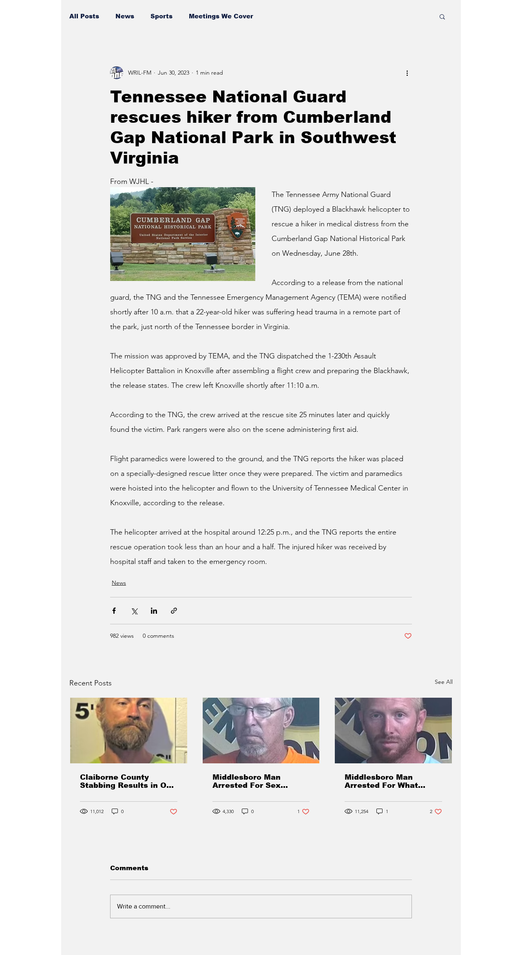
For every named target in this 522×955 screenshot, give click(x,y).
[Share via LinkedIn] (154, 611)
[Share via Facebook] (114, 611)
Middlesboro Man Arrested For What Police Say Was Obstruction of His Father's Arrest (381, 781)
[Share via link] (174, 611)
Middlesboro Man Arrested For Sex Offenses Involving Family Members (249, 781)
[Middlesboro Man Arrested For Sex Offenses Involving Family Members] (261, 730)
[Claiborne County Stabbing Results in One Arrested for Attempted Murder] (128, 730)
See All (444, 681)
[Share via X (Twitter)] (134, 611)
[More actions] (407, 72)
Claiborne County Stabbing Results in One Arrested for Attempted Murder (128, 781)
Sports (161, 16)
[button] (442, 16)
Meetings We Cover (221, 16)
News (124, 16)
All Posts (84, 16)
